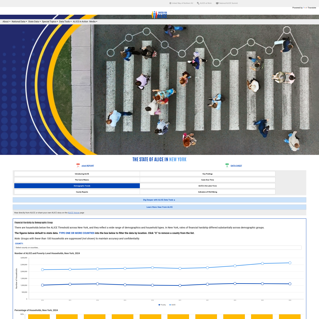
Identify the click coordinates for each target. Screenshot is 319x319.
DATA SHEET (236, 165)
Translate (312, 7)
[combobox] (158, 248)
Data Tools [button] (64, 21)
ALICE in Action (80, 21)
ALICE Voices (73, 212)
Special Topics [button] (49, 21)
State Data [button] (33, 21)
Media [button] (92, 21)
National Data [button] (18, 21)
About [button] (6, 21)
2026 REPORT (88, 165)
